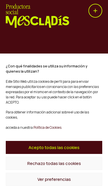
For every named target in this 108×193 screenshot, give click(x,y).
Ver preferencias (54, 179)
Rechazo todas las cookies (54, 163)
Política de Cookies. (47, 127)
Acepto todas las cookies (54, 147)
